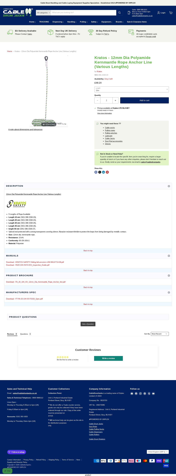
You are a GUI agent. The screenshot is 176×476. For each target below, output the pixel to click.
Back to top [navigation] (88, 251)
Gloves (108, 144)
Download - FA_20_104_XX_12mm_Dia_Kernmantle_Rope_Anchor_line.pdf (35, 282)
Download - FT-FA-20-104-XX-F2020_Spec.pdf (24, 299)
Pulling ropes (110, 130)
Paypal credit (151, 36)
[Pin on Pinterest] (107, 172)
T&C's (106, 34)
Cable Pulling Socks (96, 429)
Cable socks (110, 128)
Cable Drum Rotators (97, 439)
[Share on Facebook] (95, 172)
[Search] (119, 12)
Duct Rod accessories (113, 141)
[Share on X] (99, 172)
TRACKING (44, 22)
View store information (104, 113)
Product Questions (23, 317)
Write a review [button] (108, 358)
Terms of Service (68, 460)
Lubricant (108, 136)
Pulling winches (111, 133)
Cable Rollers (94, 434)
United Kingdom (156, 452)
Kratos (99, 71)
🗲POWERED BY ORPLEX (16, 467)
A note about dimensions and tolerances (25, 129)
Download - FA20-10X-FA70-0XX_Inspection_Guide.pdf (27, 265)
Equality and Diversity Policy (17, 462)
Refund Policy (41, 460)
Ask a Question (88, 324)
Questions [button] (24, 334)
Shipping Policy (53, 460)
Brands (119, 22)
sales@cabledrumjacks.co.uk (142, 16)
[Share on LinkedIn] (103, 172)
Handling (71, 22)
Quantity (97, 95)
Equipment (106, 22)
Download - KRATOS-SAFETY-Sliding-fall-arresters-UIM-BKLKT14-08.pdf (35, 262)
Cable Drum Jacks (96, 424)
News (78, 460)
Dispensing (58, 22)
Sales (30, 34)
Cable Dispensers (95, 432)
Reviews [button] (10, 334)
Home (32, 22)
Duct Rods (93, 426)
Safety (94, 22)
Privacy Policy (28, 460)
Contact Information (14, 460)
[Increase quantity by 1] (116, 100)
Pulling (83, 22)
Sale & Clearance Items (137, 22)
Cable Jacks (110, 138)
